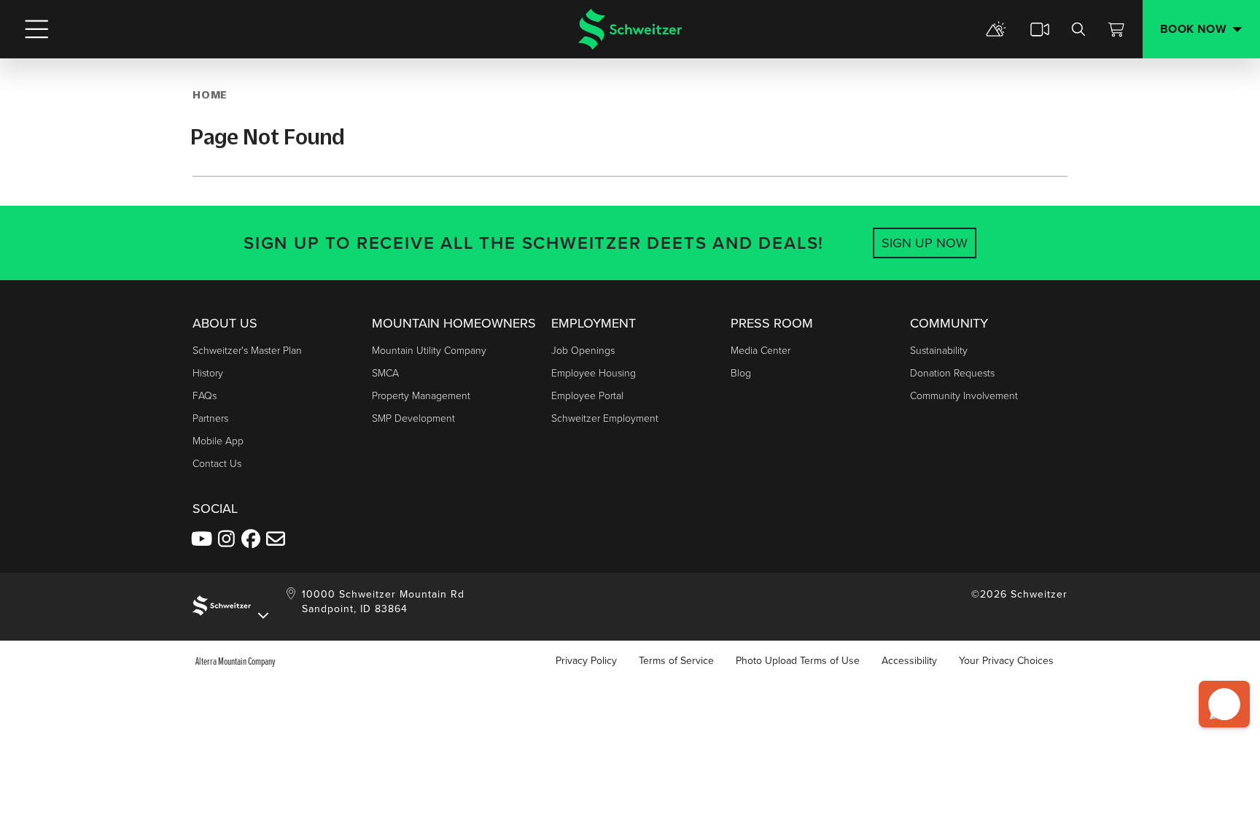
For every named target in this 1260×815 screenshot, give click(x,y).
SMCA (385, 373)
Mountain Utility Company (429, 350)
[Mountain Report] (996, 29)
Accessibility (909, 661)
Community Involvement (964, 395)
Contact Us (216, 463)
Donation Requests (952, 373)
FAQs (204, 395)
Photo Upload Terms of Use (798, 661)
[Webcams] (1039, 29)
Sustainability (939, 350)
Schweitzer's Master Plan (247, 350)
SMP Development (413, 418)
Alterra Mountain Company (235, 661)
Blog (741, 373)
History (207, 373)
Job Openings (583, 350)
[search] (1078, 29)
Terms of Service (676, 661)
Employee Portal (587, 395)
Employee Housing (593, 373)
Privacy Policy (586, 661)
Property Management (421, 395)
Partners (210, 418)
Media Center (760, 350)
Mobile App (218, 441)
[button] (1224, 704)
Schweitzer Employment (604, 418)
